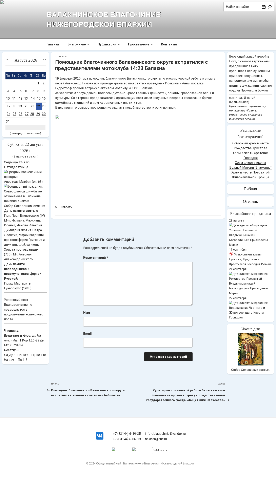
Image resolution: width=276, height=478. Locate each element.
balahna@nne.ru (156, 439)
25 (14, 114)
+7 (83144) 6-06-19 (127, 439)
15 (39, 98)
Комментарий (95, 257)
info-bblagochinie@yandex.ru (165, 434)
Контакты (169, 44)
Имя (86, 313)
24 (8, 114)
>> (44, 59)
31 (8, 121)
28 (32, 114)
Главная (53, 44)
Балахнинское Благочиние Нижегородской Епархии (104, 19)
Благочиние (77, 44)
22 (38, 106)
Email (87, 334)
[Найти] (270, 7)
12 (20, 98)
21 (33, 106)
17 (8, 106)
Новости (66, 207)
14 (33, 98)
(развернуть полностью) (25, 133)
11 (14, 98)
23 (44, 106)
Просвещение (138, 44)
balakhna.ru (160, 450)
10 (8, 98)
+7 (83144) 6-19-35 (127, 434)
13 (26, 98)
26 (20, 114)
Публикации (107, 44)
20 (26, 106)
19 (20, 106)
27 (26, 114)
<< (7, 59)
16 (44, 98)
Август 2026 (26, 60)
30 (44, 114)
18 (14, 106)
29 (38, 114)
